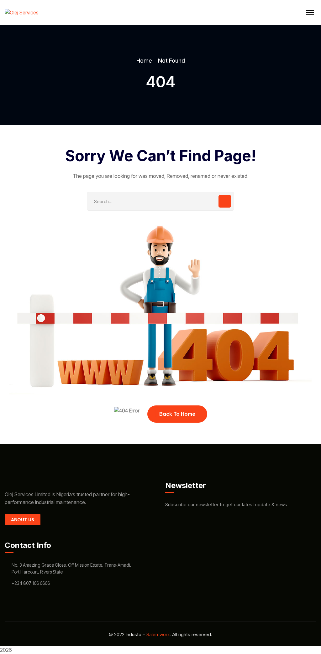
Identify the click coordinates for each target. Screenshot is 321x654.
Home (144, 60)
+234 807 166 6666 (31, 583)
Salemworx (158, 634)
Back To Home (177, 414)
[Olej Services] (22, 12)
